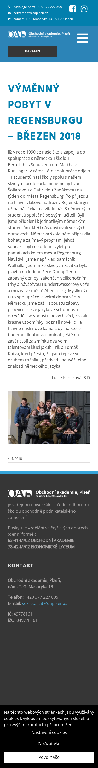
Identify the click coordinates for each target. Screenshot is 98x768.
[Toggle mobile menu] (83, 38)
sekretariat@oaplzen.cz (31, 12)
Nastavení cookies (49, 732)
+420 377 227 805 (49, 6)
